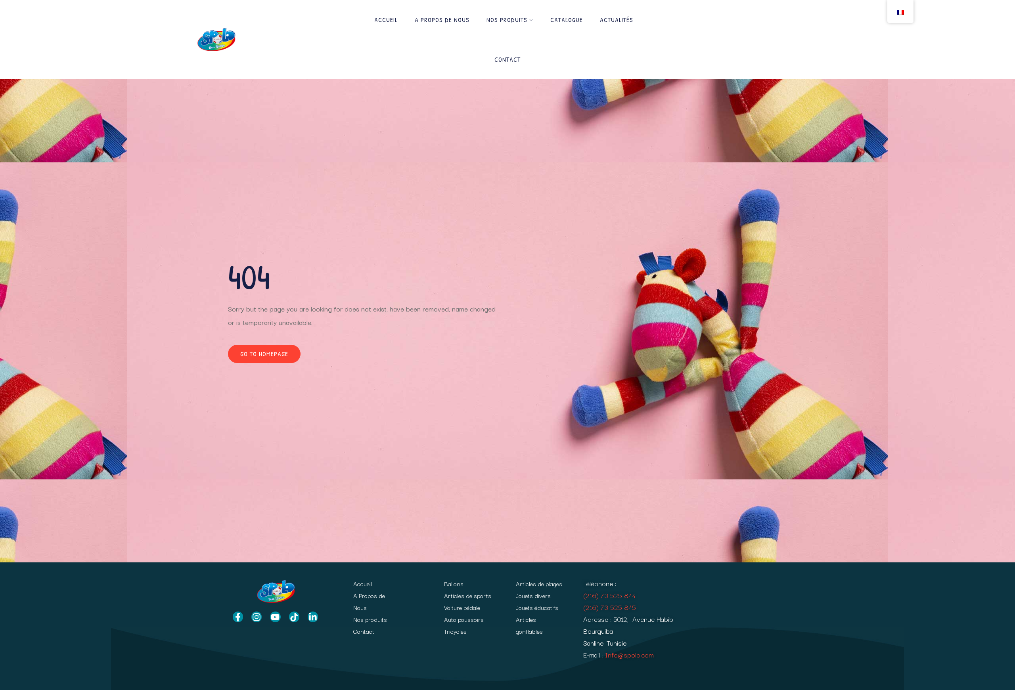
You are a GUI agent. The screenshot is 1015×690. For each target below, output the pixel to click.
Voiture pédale (462, 607)
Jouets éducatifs (537, 607)
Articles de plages (539, 583)
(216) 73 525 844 (609, 595)
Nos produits (506, 19)
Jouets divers (533, 595)
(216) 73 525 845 (609, 607)
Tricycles (455, 631)
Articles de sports (467, 595)
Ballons (453, 583)
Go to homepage (264, 354)
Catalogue (566, 19)
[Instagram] (256, 617)
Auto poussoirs (464, 619)
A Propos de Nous (442, 19)
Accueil (386, 19)
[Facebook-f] (238, 617)
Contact (507, 59)
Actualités (616, 19)
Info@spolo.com (629, 654)
